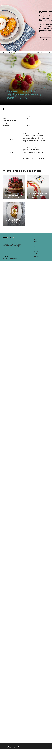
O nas (35, 239)
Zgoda (31, 746)
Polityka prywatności (40, 746)
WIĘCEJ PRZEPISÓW (26, 229)
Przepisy (36, 241)
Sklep (35, 248)
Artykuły (36, 243)
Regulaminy (36, 256)
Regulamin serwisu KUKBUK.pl (40, 254)
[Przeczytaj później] (44, 52)
